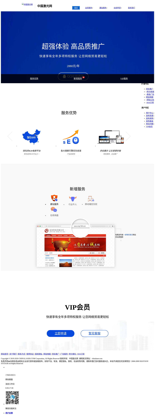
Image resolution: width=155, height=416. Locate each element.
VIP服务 (124, 79)
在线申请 (117, 8)
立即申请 (60, 333)
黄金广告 (150, 94)
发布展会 (149, 121)
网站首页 (4, 354)
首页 (76, 8)
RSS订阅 (150, 103)
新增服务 (78, 79)
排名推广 (149, 89)
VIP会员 (149, 127)
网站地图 (149, 97)
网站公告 (150, 100)
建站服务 (103, 8)
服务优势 (34, 79)
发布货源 (149, 116)
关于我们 (13, 354)
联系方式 (21, 354)
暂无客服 (94, 333)
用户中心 (149, 113)
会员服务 (88, 8)
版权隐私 (38, 354)
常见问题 (149, 124)
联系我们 (131, 8)
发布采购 (149, 118)
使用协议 (30, 354)
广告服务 (64, 354)
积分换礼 (72, 354)
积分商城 (150, 92)
